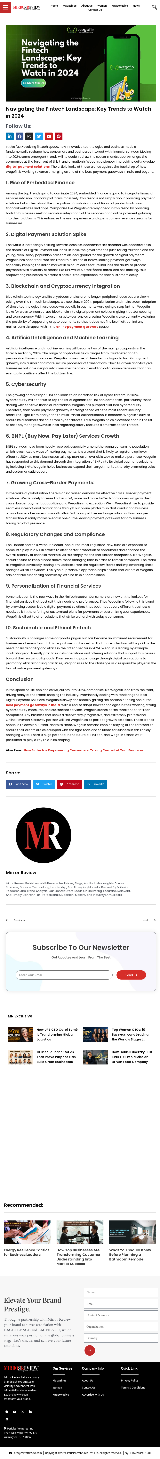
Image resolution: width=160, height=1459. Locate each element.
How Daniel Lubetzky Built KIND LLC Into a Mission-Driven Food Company (132, 1057)
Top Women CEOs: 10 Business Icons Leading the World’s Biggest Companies (130, 1034)
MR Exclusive (20, 1016)
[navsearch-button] (155, 8)
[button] (18, 784)
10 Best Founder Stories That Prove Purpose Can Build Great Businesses (56, 1057)
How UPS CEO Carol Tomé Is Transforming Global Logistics (57, 1034)
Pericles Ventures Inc (19, 1428)
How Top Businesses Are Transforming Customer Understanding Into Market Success (78, 1257)
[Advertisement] (37, 1128)
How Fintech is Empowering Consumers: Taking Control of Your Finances (83, 750)
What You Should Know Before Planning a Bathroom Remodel (130, 1255)
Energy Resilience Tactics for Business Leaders (26, 1252)
